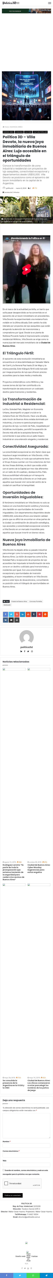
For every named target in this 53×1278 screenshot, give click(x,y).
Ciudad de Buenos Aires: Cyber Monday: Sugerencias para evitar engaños (39, 869)
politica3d (9, 188)
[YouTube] (28, 1268)
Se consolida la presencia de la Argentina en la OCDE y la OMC (13, 1084)
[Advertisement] (26, 42)
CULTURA (28, 132)
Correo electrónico (11, 1151)
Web (4, 1161)
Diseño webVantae (27, 1256)
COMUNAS (19, 132)
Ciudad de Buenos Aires (19, 601)
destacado (7, 605)
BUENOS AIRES (16, 127)
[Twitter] (24, 1268)
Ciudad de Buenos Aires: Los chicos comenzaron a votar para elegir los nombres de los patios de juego (39, 1085)
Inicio (6, 127)
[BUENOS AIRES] (11, 3)
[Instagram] (31, 1268)
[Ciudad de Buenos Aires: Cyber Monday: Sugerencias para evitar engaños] (39, 764)
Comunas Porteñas (35, 601)
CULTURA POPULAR (40, 132)
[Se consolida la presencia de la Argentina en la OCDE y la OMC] (14, 979)
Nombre (7, 1141)
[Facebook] (21, 1268)
